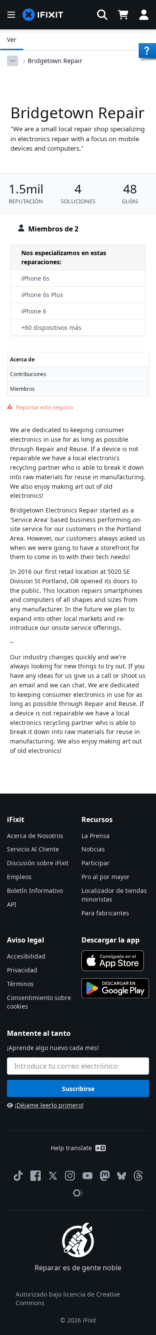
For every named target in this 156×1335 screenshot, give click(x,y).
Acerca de (22, 359)
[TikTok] (18, 1175)
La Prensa (95, 836)
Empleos (19, 877)
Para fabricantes (105, 913)
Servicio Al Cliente (33, 849)
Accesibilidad (26, 956)
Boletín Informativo (35, 890)
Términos (20, 984)
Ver (11, 39)
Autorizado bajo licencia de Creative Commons (68, 1298)
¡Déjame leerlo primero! (49, 1105)
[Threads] (138, 1175)
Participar (95, 863)
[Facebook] (35, 1175)
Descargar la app (110, 940)
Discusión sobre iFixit (37, 863)
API (11, 904)
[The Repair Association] (78, 1193)
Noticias (93, 849)
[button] (102, 14)
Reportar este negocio (44, 407)
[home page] (43, 15)
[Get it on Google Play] (115, 988)
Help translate (71, 1148)
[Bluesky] (121, 1175)
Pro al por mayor (105, 877)
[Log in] (144, 14)
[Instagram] (70, 1175)
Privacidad (22, 970)
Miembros (22, 388)
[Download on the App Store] (112, 960)
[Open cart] (123, 14)
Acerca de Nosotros (35, 836)
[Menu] (11, 14)
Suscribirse (78, 1089)
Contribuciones (28, 374)
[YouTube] (87, 1175)
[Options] (12, 61)
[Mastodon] (105, 1175)
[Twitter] (53, 1175)
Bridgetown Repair (55, 61)
